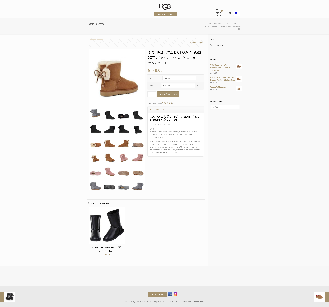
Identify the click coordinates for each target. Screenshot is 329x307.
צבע (151, 78)
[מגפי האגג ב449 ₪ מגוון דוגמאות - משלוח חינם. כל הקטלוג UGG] (164, 6)
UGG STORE (231, 24)
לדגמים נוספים (197, 43)
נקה (198, 85)
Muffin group (199, 302)
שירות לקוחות (157, 294)
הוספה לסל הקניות (168, 94)
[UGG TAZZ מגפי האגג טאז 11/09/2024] (321, 297)
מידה (152, 86)
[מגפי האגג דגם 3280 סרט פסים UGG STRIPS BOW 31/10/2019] (7, 297)
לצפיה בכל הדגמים (165, 14)
